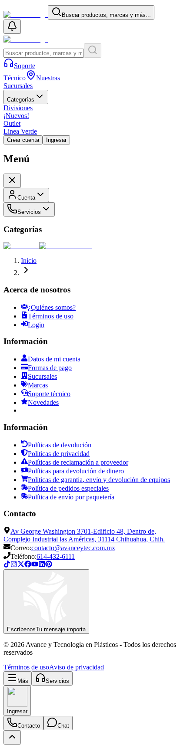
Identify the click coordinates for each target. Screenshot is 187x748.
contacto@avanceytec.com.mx (73, 547)
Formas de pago (50, 367)
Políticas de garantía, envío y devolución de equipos (99, 479)
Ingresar (56, 140)
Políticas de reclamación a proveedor (78, 462)
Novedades (43, 402)
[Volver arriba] (12, 737)
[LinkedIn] (41, 565)
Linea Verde (20, 131)
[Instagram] (13, 565)
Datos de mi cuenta (54, 359)
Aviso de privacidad (76, 667)
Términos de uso (50, 316)
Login (36, 324)
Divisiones (18, 108)
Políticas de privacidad (59, 453)
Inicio (29, 260)
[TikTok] (6, 565)
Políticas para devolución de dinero (76, 471)
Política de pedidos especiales (68, 488)
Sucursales (42, 376)
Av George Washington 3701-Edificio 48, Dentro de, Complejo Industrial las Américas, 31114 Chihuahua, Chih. (84, 535)
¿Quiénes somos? (52, 307)
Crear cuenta (23, 140)
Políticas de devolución (59, 445)
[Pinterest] (48, 565)
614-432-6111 (56, 556)
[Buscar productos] (92, 50)
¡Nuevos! (16, 115)
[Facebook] (27, 565)
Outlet (11, 123)
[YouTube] (34, 565)
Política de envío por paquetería (71, 497)
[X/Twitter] (20, 565)
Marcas (38, 385)
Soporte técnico (49, 393)
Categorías (20, 99)
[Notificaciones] (12, 27)
